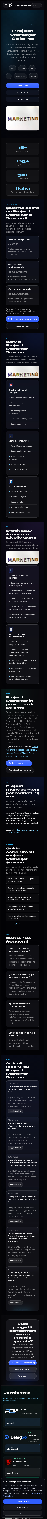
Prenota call (22, 85)
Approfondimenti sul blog (20, 770)
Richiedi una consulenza (19, 763)
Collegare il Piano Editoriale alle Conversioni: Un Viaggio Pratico (22, 1199)
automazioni (13, 832)
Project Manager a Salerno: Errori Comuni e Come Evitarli (22, 1089)
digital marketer (23, 830)
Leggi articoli (22, 99)
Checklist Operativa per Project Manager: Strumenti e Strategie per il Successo (22, 1162)
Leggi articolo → (15, 1111)
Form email (22, 1376)
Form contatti (23, 92)
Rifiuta (23, 1513)
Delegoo (12, 1398)
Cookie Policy (34, 1493)
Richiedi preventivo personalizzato (22, 319)
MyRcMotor (21, 1398)
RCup (5, 1398)
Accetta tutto (22, 1502)
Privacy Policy (8, 1496)
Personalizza (22, 1507)
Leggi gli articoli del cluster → (23, 924)
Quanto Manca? (9, 1400)
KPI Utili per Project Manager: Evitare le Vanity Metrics (21, 1126)
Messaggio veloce (22, 326)
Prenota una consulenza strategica (23, 1363)
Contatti (36, 5)
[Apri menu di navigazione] (6, 5)
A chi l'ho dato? (32, 1398)
